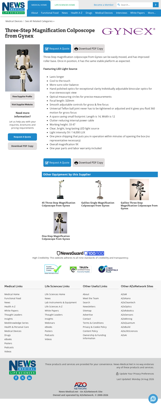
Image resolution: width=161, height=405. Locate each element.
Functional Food (12, 298)
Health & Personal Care (16, 326)
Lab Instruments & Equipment (61, 302)
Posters (8, 343)
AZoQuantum (128, 322)
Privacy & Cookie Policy (95, 326)
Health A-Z (9, 306)
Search (86, 302)
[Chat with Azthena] (153, 398)
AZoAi (124, 335)
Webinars (50, 322)
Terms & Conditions (93, 322)
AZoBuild (125, 326)
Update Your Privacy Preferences (136, 373)
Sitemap (87, 310)
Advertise (88, 314)
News (7, 302)
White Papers (11, 310)
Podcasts (9, 347)
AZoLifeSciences (129, 331)
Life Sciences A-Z (53, 306)
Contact (87, 318)
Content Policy (90, 331)
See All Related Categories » (39, 21)
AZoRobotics (127, 310)
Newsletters (89, 306)
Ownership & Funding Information (94, 337)
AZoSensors (127, 314)
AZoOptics (126, 306)
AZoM (124, 294)
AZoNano (125, 298)
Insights (8, 318)
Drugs (7, 335)
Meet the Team (91, 298)
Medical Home (39, 4)
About (86, 294)
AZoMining (126, 318)
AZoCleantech (128, 302)
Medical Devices (14, 21)
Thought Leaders (13, 314)
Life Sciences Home (65, 4)
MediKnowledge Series (16, 322)
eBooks (8, 339)
